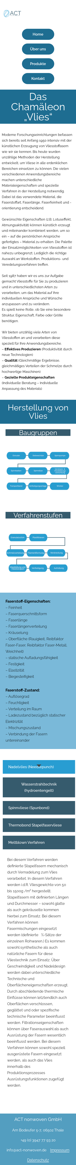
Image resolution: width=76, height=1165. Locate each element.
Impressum (59, 1150)
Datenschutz (38, 1160)
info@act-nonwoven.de (26, 1150)
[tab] (39, 767)
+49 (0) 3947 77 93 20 (38, 1140)
